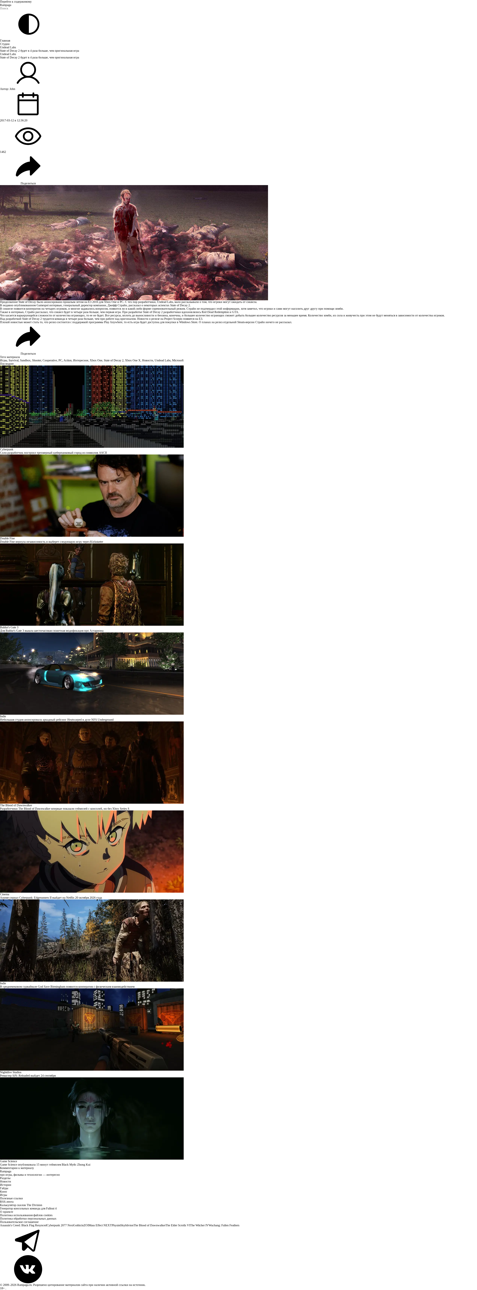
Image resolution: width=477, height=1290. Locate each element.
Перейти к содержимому (16, 1)
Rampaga (5, 5)
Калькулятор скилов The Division (21, 1205)
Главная (5, 40)
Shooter (36, 360)
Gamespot (43, 305)
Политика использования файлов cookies (26, 1215)
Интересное (80, 360)
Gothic (77, 1225)
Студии (5, 44)
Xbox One (96, 360)
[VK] (238, 1269)
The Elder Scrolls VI (177, 1225)
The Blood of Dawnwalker (149, 1225)
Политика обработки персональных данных (28, 1218)
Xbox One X (133, 360)
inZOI (85, 1225)
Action (68, 360)
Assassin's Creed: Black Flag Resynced (23, 1225)
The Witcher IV (199, 1225)
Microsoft (177, 360)
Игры (3, 360)
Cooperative (50, 360)
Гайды (4, 1188)
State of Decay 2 (114, 360)
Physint (116, 1225)
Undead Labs (8, 47)
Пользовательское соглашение (19, 1221)
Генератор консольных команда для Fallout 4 (28, 1208)
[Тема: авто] (29, 24)
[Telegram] (238, 1241)
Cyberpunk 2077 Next (60, 1225)
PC (60, 360)
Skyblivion (127, 1225)
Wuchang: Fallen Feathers (224, 1225)
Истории (5, 1184)
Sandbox (25, 360)
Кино (3, 1191)
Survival (14, 360)
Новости (147, 360)
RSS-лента (6, 1201)
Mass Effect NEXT (100, 1225)
